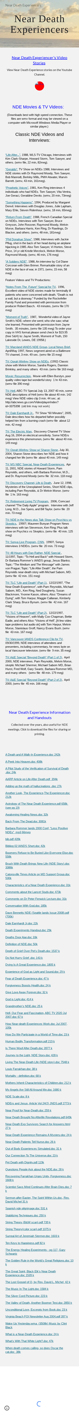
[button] (7, 1409)
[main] (39, 24)
